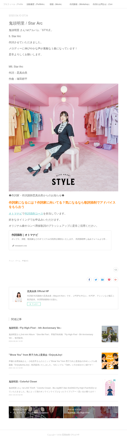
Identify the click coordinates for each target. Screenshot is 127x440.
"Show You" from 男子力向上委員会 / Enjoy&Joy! (35, 354)
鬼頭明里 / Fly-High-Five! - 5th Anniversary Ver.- (35, 327)
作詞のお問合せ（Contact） (103, 4)
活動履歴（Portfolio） (36, 4)
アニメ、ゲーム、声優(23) (18, 261)
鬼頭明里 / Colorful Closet (23, 381)
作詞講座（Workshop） (79, 4)
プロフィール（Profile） (13, 4)
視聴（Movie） (56, 4)
